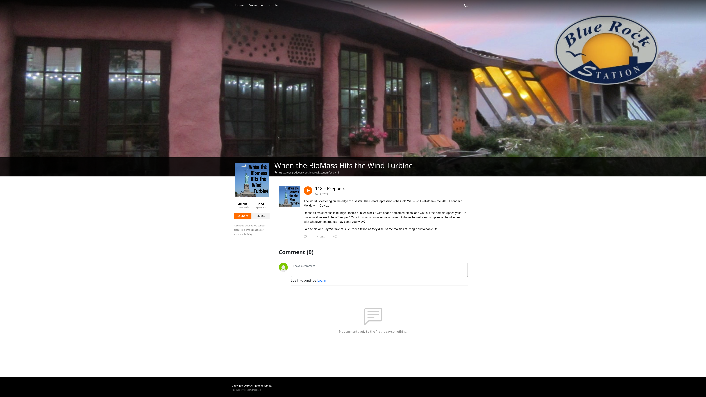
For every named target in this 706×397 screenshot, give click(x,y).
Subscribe (256, 5)
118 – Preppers (330, 188)
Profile (273, 5)
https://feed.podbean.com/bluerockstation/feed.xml (308, 172)
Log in (321, 280)
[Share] (335, 236)
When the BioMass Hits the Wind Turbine (343, 165)
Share (244, 216)
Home (239, 5)
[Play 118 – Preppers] (308, 190)
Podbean (256, 389)
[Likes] (305, 237)
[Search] (466, 5)
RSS (263, 216)
